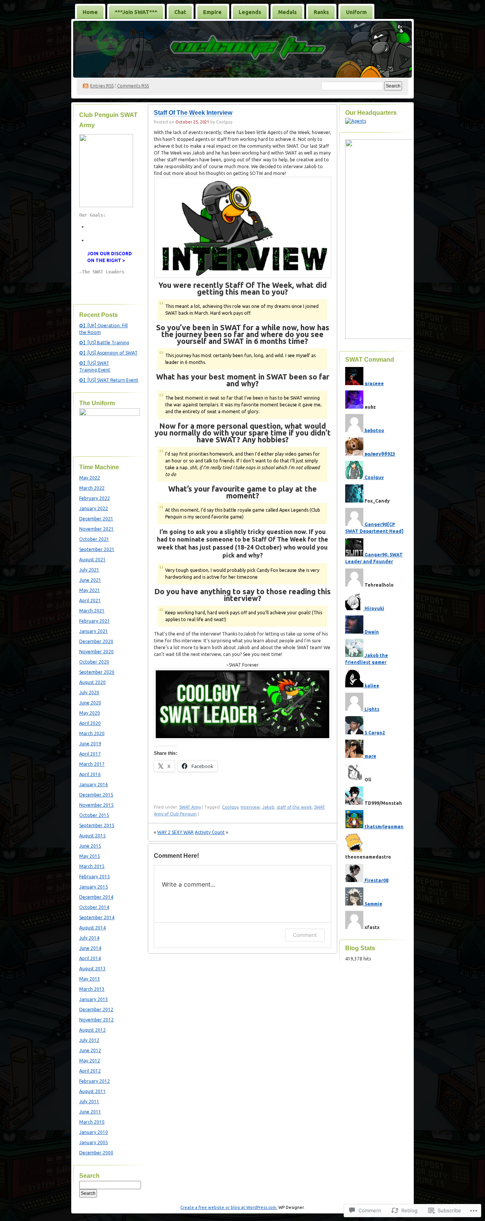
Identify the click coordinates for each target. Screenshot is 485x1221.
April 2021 (90, 600)
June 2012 (90, 1050)
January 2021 (93, 631)
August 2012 (92, 1029)
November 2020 (96, 651)
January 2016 (93, 784)
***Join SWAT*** (136, 12)
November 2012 (96, 1019)
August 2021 (92, 559)
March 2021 (92, 610)
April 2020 (90, 723)
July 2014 (89, 937)
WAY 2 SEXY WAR (175, 832)
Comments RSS (133, 85)
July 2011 (89, 1101)
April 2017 (90, 753)
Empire (212, 12)
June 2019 (90, 743)
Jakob (268, 807)
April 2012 (90, 1070)
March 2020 (92, 733)
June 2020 (90, 702)
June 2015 (90, 845)
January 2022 (93, 508)
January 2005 (93, 1142)
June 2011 (90, 1111)
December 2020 (96, 641)
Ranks (321, 12)
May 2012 (89, 1060)
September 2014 (96, 917)
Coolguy (230, 807)
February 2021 (94, 620)
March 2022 (92, 488)
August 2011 (92, 1091)
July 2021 (89, 569)
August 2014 (92, 927)
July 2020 (89, 692)
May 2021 (89, 590)
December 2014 (96, 897)
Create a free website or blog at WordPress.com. (228, 1207)
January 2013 (93, 999)
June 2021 (90, 580)
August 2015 (92, 835)
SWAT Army (190, 807)
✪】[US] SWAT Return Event (108, 380)
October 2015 (94, 815)
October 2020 (94, 661)
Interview (250, 807)
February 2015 (94, 876)
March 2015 (92, 866)
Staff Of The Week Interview (193, 112)
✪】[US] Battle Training (104, 342)
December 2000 (96, 1152)
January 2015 (93, 886)
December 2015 (96, 794)
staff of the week (294, 807)
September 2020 (96, 672)
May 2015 (89, 856)
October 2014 (94, 907)
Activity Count (210, 832)
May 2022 (89, 477)
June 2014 (90, 948)
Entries (102, 85)
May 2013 (89, 978)
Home (90, 12)
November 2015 (96, 805)
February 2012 (94, 1081)
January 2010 (93, 1132)
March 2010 (92, 1122)
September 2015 (96, 825)
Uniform (356, 12)
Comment (305, 935)
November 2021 (96, 528)
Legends (250, 12)
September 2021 (96, 549)
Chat (180, 12)
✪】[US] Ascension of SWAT (108, 352)
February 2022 (94, 498)
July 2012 (89, 1040)
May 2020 (89, 712)
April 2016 (90, 774)
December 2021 (96, 518)
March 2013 (92, 989)
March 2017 (92, 764)
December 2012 (96, 1009)
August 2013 (92, 968)
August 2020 (92, 682)
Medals (287, 12)
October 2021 (94, 539)
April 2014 (90, 958)
